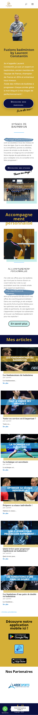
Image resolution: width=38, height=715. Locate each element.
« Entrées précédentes (9, 612)
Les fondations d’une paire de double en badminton (19, 595)
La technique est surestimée (15, 461)
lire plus (5, 383)
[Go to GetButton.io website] (5, 713)
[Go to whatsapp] (5, 708)
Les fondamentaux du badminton (18, 375)
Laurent (8, 377)
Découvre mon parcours (18, 103)
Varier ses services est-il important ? (19, 418)
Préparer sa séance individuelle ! (18, 505)
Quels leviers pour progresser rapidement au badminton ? (16, 549)
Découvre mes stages (19, 168)
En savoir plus (19, 323)
